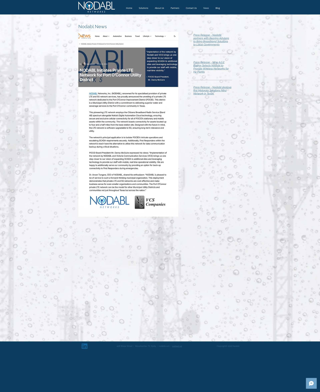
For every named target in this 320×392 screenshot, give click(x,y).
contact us (177, 346)
